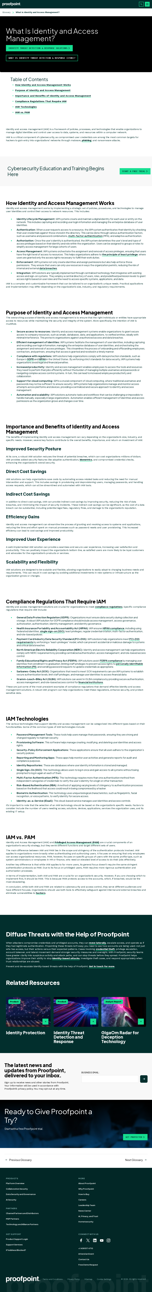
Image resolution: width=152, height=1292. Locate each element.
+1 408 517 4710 (85, 1248)
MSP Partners (12, 1219)
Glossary (6, 12)
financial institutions (90, 682)
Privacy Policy (73, 1279)
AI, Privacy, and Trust (88, 1216)
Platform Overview (15, 1183)
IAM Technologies (26, 106)
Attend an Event (86, 1254)
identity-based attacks (66, 958)
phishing (86, 140)
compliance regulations (108, 606)
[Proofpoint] (11, 4)
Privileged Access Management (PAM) (77, 842)
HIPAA (42, 359)
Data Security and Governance (21, 1194)
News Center (84, 1211)
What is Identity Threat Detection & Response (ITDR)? (42, 58)
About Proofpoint (87, 1183)
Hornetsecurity (85, 1221)
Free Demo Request (88, 1265)
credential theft (105, 949)
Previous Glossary (20, 1160)
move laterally (97, 942)
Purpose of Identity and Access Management (43, 90)
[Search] (141, 4)
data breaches (48, 268)
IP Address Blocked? (16, 1250)
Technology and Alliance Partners (22, 1224)
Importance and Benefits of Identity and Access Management (53, 95)
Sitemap (88, 1279)
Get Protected (134, 1137)
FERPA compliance (111, 660)
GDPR (30, 359)
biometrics (86, 459)
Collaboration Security (17, 1189)
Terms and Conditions (53, 1279)
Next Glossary (134, 1160)
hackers (40, 893)
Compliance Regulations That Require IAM (40, 101)
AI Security (11, 1200)
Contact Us (83, 1259)
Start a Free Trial (133, 171)
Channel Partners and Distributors (22, 1213)
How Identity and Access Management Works (43, 84)
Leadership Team (86, 1205)
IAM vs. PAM (22, 112)
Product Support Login (17, 1239)
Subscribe (144, 1079)
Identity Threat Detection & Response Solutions (37, 48)
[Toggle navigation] (147, 4)
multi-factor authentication (85, 235)
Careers (82, 1200)
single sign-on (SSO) (52, 631)
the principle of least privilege (120, 254)
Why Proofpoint (86, 1189)
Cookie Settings (104, 1279)
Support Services (14, 1244)
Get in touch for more (101, 966)
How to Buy (83, 1194)
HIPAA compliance (113, 628)
